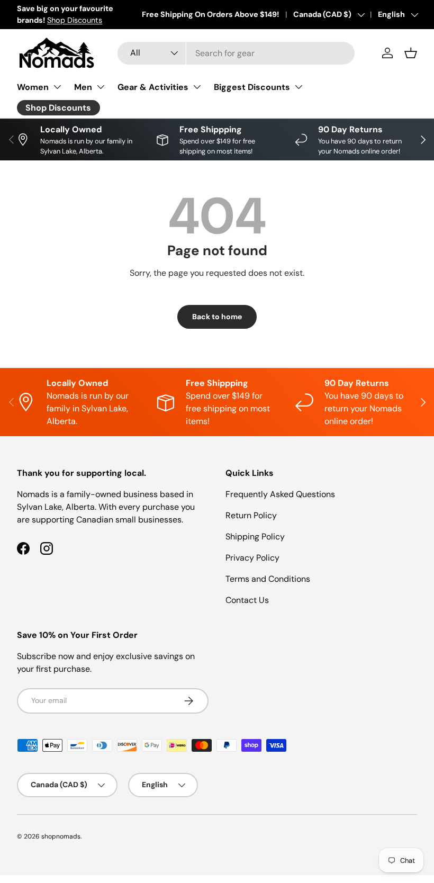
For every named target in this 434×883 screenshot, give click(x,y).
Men (83, 87)
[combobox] (236, 53)
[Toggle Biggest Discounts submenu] (298, 86)
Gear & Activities (152, 87)
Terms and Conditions (267, 578)
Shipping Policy (255, 536)
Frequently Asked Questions (280, 494)
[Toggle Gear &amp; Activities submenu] (197, 86)
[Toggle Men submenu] (100, 86)
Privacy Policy (252, 557)
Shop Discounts (74, 20)
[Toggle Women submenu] (57, 86)
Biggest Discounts (252, 87)
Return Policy (251, 515)
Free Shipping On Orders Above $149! (210, 14)
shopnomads (60, 836)
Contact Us (247, 600)
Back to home (217, 316)
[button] (410, 53)
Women (33, 87)
